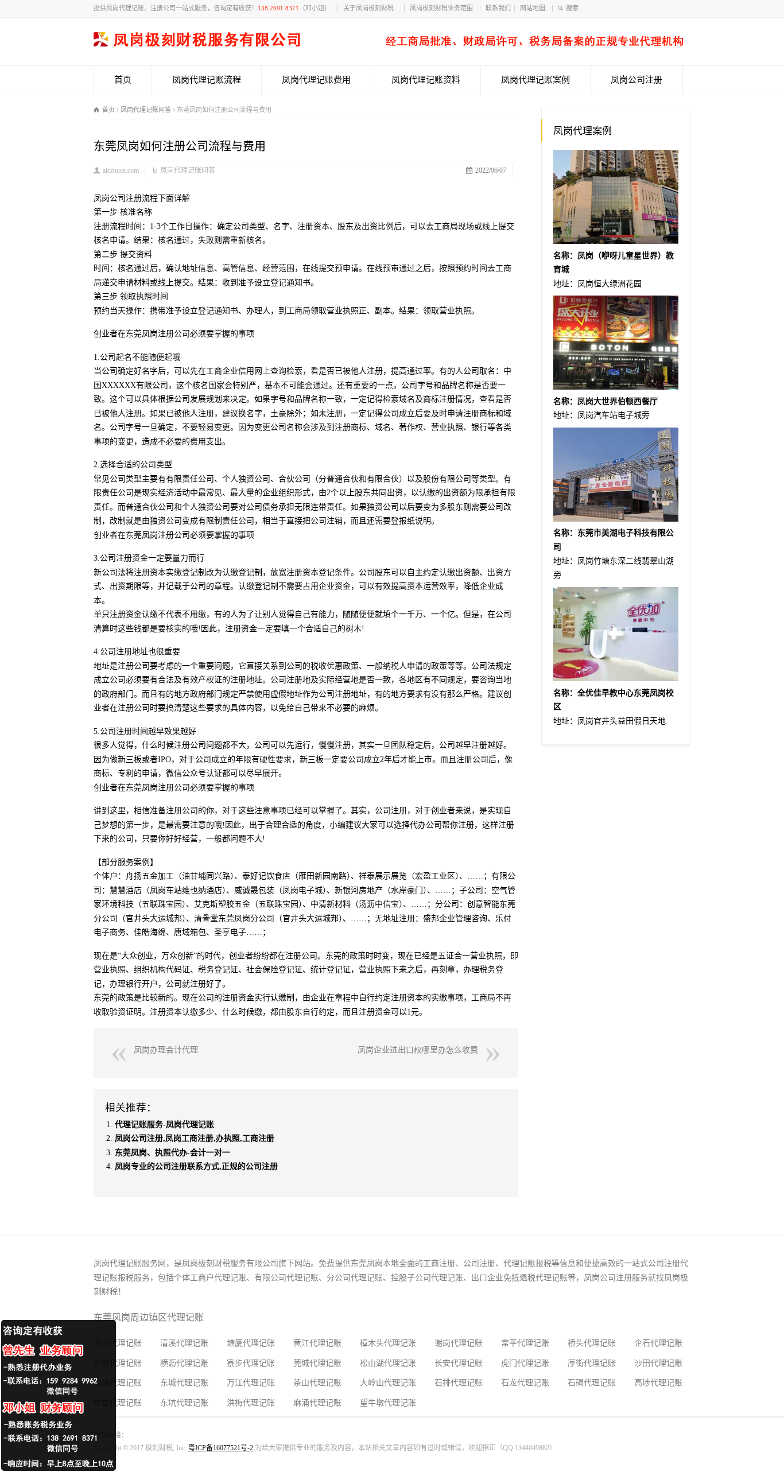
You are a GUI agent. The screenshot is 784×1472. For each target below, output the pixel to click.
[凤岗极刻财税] (389, 44)
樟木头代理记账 (388, 1343)
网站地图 (534, 8)
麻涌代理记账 (317, 1403)
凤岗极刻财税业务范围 (443, 8)
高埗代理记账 (658, 1382)
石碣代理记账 (592, 1382)
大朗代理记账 (118, 1363)
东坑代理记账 (184, 1403)
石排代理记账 (458, 1382)
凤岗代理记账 (118, 1343)
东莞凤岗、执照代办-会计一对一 (172, 1152)
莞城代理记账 (317, 1363)
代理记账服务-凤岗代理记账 (164, 1124)
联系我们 (498, 8)
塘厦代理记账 (251, 1343)
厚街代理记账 (592, 1363)
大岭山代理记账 (388, 1382)
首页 (122, 79)
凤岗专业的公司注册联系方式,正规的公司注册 (196, 1166)
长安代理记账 (458, 1363)
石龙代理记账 (525, 1382)
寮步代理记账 (251, 1363)
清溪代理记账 (184, 1343)
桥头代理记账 (592, 1343)
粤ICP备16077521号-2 (220, 1448)
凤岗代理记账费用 (316, 79)
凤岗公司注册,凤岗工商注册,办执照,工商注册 (194, 1138)
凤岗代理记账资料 (425, 79)
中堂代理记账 (118, 1403)
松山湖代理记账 (388, 1363)
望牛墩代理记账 (388, 1403)
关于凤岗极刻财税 (372, 8)
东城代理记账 (184, 1382)
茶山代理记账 (317, 1382)
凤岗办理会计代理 (166, 1050)
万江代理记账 (251, 1382)
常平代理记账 (525, 1343)
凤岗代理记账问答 (187, 170)
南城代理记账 (118, 1382)
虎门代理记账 (525, 1363)
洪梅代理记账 (251, 1403)
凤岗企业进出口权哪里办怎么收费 (418, 1050)
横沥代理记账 (184, 1363)
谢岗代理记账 (458, 1343)
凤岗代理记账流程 (206, 79)
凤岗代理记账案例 (535, 79)
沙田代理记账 (658, 1363)
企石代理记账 (658, 1343)
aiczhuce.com (121, 170)
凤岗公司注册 (636, 79)
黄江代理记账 (317, 1343)
